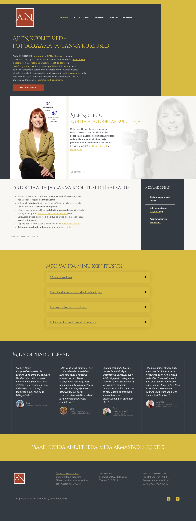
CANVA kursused (55, 56)
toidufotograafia (21, 66)
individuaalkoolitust (71, 223)
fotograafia (38, 56)
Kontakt (128, 17)
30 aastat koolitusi (61, 277)
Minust (114, 17)
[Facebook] (169, 499)
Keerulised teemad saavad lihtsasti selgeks (76, 292)
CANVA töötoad (58, 66)
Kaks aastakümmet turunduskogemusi (73, 322)
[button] (98, 277)
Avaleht (64, 17)
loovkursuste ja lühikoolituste (53, 213)
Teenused (99, 17)
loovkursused (74, 73)
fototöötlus (53, 62)
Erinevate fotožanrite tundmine (68, 307)
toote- (63, 62)
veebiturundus (37, 66)
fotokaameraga (38, 62)
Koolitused (81, 17)
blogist (68, 227)
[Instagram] (178, 499)
